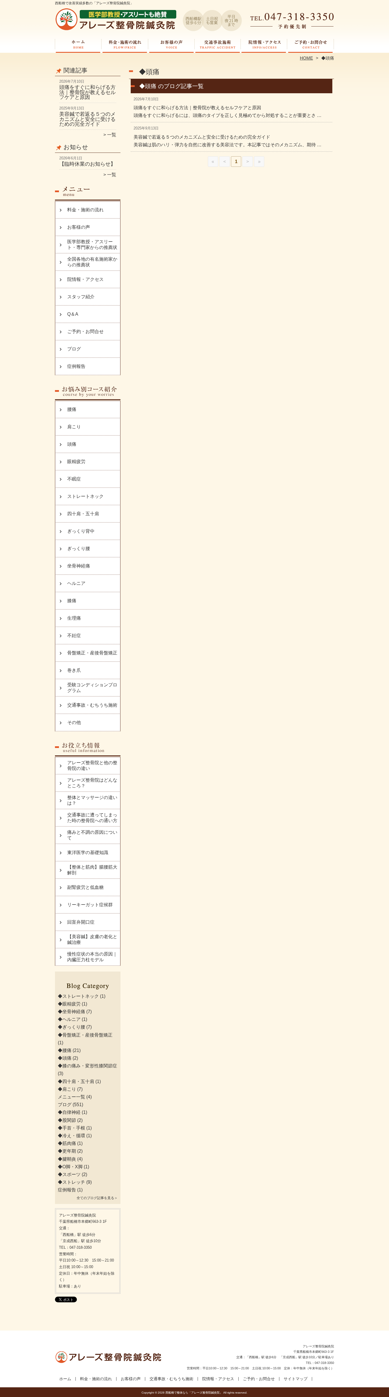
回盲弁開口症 (81, 922)
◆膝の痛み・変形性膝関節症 (87, 1065)
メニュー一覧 (71, 1096)
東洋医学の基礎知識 (87, 852)
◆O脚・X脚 (70, 1166)
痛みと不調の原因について (92, 835)
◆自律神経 (69, 1112)
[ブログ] (88, 989)
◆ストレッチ (71, 1182)
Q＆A (72, 314)
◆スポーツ (69, 1174)
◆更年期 (67, 1151)
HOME (306, 58)
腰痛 (71, 409)
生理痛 (74, 618)
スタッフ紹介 (81, 296)
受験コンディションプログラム (92, 687)
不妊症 (74, 635)
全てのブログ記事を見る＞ (97, 1198)
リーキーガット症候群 (90, 904)
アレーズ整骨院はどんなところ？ (92, 783)
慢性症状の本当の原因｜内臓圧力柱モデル (92, 957)
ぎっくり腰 (78, 548)
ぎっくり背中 (81, 531)
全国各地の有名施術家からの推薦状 (92, 262)
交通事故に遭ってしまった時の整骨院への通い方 (92, 817)
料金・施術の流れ (125, 44)
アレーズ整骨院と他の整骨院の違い (92, 765)
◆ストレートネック (78, 996)
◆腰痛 (64, 1050)
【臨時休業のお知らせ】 (87, 164)
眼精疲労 (76, 461)
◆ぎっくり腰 (71, 1027)
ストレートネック (85, 496)
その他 (74, 722)
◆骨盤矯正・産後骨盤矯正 (85, 1035)
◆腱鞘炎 (67, 1159)
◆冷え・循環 (71, 1135)
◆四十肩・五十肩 (76, 1081)
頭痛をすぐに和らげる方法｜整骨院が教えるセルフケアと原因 (87, 92)
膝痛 (71, 600)
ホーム (78, 44)
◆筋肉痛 (67, 1143)
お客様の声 (171, 44)
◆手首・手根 (71, 1128)
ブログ (74, 348)
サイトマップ (296, 1379)
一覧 (111, 134)
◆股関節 (67, 1120)
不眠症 (74, 479)
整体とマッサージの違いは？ (92, 800)
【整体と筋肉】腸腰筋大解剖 (92, 870)
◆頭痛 (64, 1058)
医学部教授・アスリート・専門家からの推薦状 (92, 244)
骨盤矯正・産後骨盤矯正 (92, 652)
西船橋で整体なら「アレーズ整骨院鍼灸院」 (193, 1392)
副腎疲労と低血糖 (85, 887)
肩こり (74, 426)
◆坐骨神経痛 (71, 1011)
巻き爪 (74, 670)
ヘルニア (76, 583)
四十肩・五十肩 (83, 513)
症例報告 (76, 366)
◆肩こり (67, 1089)
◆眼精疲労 (69, 1003)
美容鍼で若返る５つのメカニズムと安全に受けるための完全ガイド (87, 119)
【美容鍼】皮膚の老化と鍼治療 (92, 939)
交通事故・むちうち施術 (218, 44)
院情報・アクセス (264, 44)
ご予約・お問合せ (310, 44)
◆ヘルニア (69, 1019)
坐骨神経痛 (78, 565)
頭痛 (71, 444)
